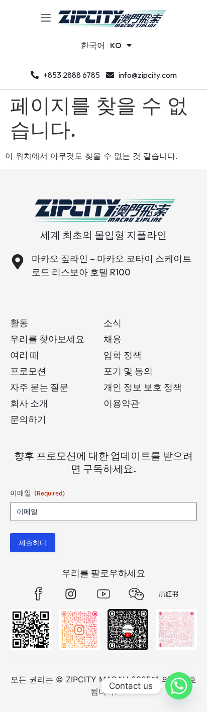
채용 (113, 339)
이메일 (37, 492)
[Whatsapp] (178, 685)
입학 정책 (123, 355)
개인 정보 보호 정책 (143, 387)
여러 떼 (24, 355)
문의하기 (28, 419)
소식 (113, 323)
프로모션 (28, 371)
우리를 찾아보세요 (47, 339)
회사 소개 (29, 403)
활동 (19, 323)
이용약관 (122, 403)
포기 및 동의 (128, 371)
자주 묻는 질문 (39, 387)
